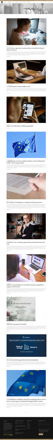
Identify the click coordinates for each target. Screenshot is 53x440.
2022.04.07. (11, 358)
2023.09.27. (11, 159)
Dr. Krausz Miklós (8, 85)
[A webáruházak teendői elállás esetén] (26, 71)
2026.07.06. (16, 423)
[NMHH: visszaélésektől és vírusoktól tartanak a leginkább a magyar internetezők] (26, 268)
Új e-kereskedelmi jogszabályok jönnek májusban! (23, 360)
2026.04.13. (16, 430)
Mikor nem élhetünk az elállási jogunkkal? (20, 126)
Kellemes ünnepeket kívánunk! (16, 324)
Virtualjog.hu (28, 426)
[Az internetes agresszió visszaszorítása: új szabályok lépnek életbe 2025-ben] (26, 31)
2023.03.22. (11, 283)
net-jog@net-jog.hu (41, 0)
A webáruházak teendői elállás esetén (18, 86)
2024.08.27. (11, 85)
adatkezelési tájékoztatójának (45, 431)
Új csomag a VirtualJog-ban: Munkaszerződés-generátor (24, 202)
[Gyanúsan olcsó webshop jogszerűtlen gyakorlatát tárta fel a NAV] (26, 226)
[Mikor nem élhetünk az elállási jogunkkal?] (26, 110)
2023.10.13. (11, 124)
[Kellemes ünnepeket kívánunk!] (21, 309)
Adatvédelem (14, 439)
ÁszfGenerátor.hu (28, 428)
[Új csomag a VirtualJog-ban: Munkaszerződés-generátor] (26, 186)
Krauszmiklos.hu (28, 427)
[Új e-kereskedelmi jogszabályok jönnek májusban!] (26, 345)
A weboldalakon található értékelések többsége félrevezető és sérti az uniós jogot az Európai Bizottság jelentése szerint (26, 400)
